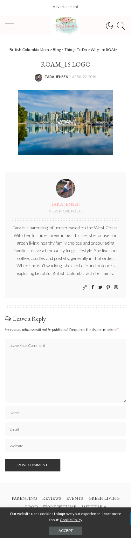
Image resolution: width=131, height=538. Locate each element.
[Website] (85, 287)
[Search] (119, 25)
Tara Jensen (56, 76)
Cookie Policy (71, 520)
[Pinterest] (108, 287)
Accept (66, 530)
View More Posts (65, 211)
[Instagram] (116, 287)
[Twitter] (100, 287)
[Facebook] (93, 287)
